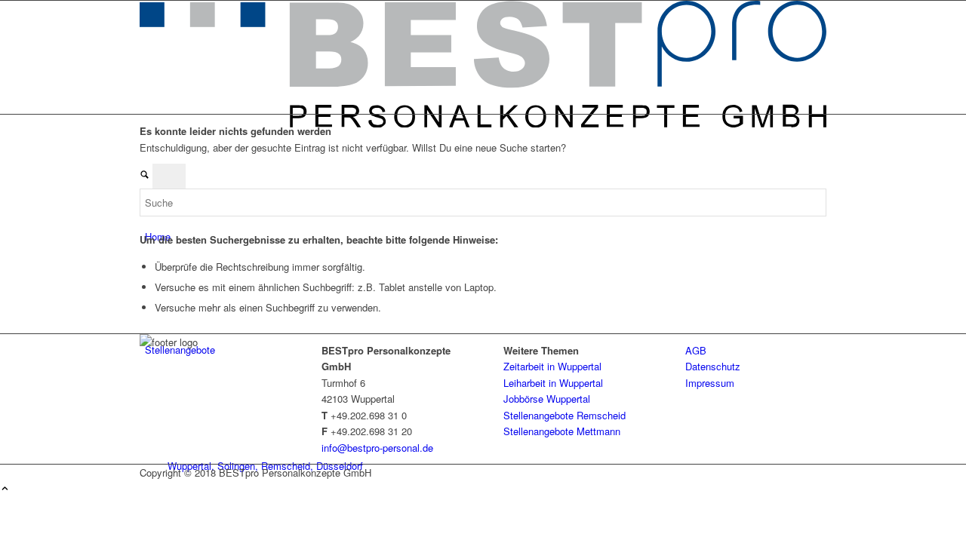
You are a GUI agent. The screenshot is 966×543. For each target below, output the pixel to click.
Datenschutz (712, 366)
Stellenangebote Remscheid (564, 415)
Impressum (709, 383)
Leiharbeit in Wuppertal (553, 383)
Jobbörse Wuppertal (546, 398)
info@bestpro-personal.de (377, 447)
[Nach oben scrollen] (5, 489)
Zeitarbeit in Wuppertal (552, 366)
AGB (695, 350)
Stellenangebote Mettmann (561, 431)
